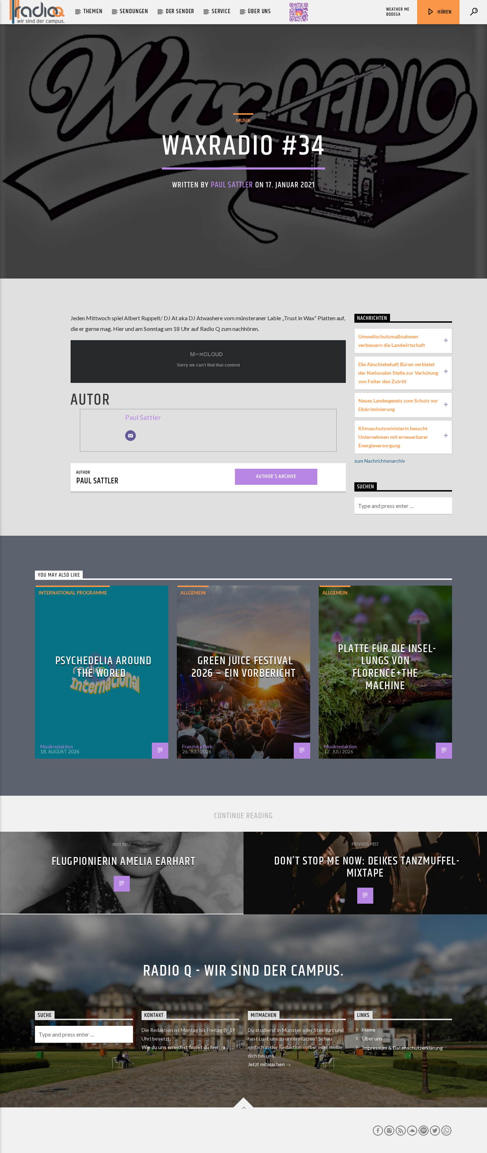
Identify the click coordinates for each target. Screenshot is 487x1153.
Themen (93, 11)
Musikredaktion (56, 746)
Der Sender (180, 11)
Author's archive (276, 476)
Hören (444, 11)
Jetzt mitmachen (267, 1064)
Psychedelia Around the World (103, 667)
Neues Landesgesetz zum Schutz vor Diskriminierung (398, 405)
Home (368, 1030)
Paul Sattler (232, 185)
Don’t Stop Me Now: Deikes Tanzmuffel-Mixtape (367, 867)
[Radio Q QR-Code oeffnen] (299, 12)
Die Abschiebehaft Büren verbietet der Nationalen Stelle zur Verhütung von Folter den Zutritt (398, 372)
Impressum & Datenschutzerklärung (402, 1048)
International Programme (73, 593)
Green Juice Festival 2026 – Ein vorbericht (243, 667)
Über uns (259, 11)
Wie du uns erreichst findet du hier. (181, 1047)
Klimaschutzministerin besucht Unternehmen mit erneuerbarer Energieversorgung (393, 436)
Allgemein (193, 593)
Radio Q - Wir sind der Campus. (243, 971)
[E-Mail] (130, 435)
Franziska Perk (197, 746)
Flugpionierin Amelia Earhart (124, 861)
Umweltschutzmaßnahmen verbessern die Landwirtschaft (391, 340)
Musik (243, 120)
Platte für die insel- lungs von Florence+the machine (387, 667)
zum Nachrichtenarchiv (379, 461)
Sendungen (134, 11)
